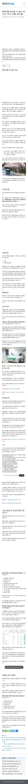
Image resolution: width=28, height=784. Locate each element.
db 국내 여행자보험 (9, 737)
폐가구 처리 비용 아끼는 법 (9, 768)
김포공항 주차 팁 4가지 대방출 (12, 388)
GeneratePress (21, 781)
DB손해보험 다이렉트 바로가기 (14, 667)
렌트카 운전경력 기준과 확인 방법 (12, 503)
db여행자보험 (7, 739)
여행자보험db (15, 739)
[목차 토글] (7, 66)
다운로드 (22, 475)
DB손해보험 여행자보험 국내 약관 (11, 475)
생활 (5, 735)
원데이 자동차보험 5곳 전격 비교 (12, 499)
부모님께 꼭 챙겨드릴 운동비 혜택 (11, 763)
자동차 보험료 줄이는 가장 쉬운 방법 (12, 774)
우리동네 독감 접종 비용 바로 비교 (11, 761)
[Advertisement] (14, 34)
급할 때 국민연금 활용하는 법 (10, 766)
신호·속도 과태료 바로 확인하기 (10, 771)
